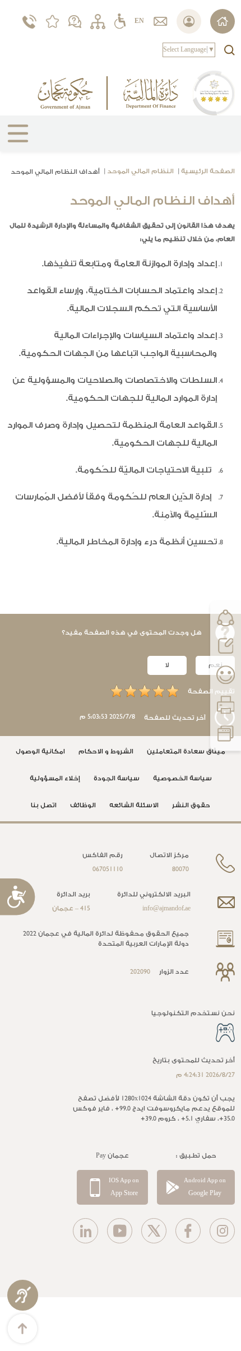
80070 (180, 869)
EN (139, 21)
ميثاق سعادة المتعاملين (186, 751)
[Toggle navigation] (13, 137)
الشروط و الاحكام (105, 751)
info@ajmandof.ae (166, 908)
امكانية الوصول (40, 751)
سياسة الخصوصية (182, 778)
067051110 (107, 869)
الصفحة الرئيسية (208, 171)
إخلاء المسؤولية (55, 778)
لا (167, 665)
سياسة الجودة (117, 778)
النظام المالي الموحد (140, 171)
